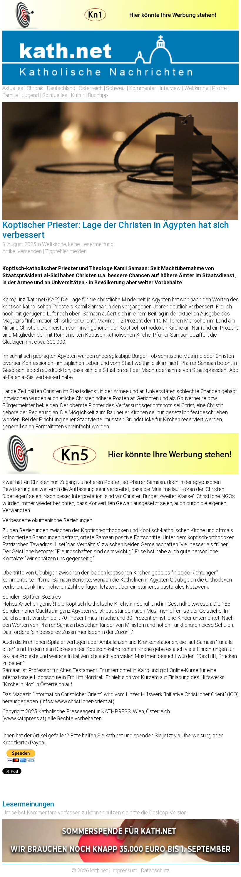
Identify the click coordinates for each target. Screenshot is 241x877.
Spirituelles (54, 95)
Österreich (91, 88)
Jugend (30, 95)
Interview (170, 88)
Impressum (124, 870)
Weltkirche (196, 88)
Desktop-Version (168, 812)
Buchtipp (98, 95)
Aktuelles (12, 88)
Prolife (219, 88)
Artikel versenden (22, 251)
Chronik (35, 88)
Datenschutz (155, 870)
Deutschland (61, 88)
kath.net (99, 870)
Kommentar (142, 88)
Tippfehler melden (66, 251)
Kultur (77, 95)
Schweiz (115, 88)
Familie (10, 95)
